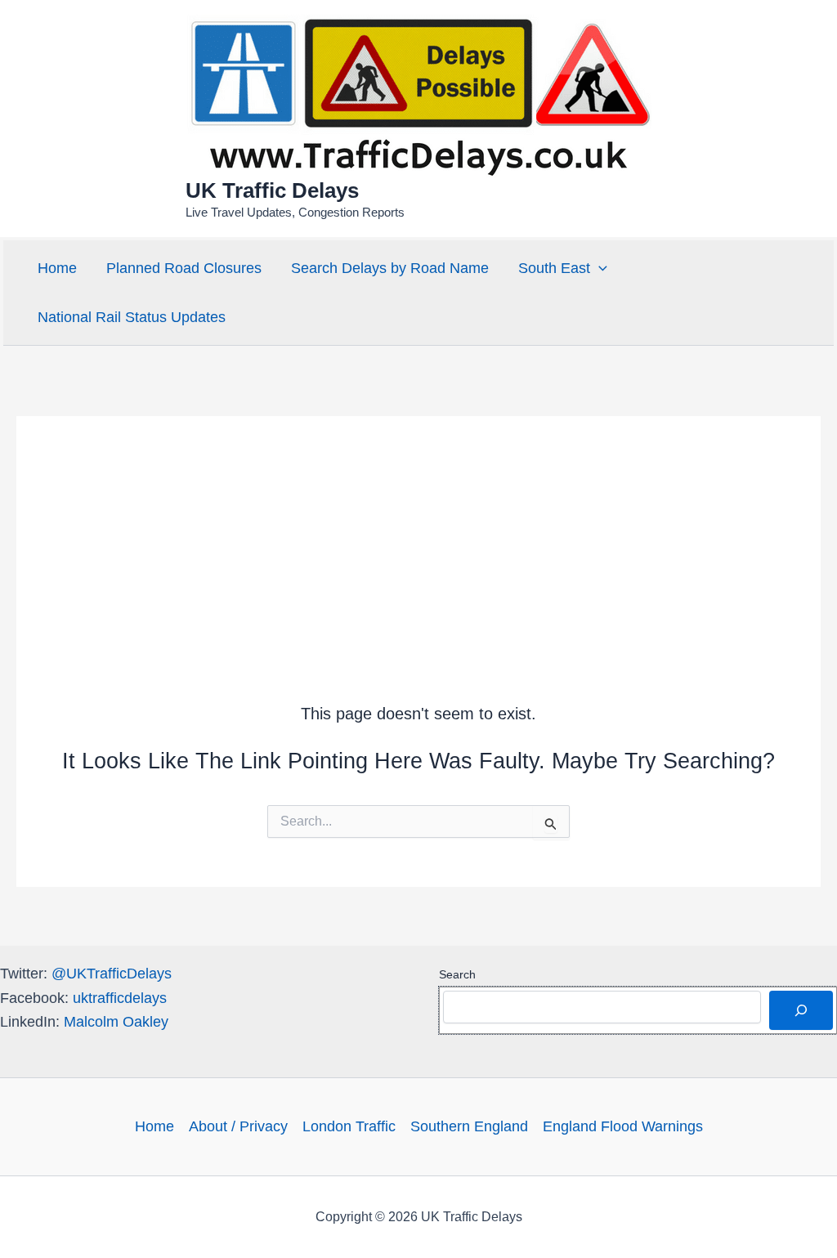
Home (57, 268)
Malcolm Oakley (116, 1022)
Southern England (469, 1126)
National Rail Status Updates (132, 317)
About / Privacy (238, 1126)
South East (554, 268)
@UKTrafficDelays (111, 973)
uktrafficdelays (120, 998)
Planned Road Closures (184, 268)
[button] (598, 268)
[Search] (801, 1010)
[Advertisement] (418, 530)
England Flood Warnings (623, 1126)
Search (457, 974)
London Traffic (349, 1126)
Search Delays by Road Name (390, 268)
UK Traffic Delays (272, 190)
